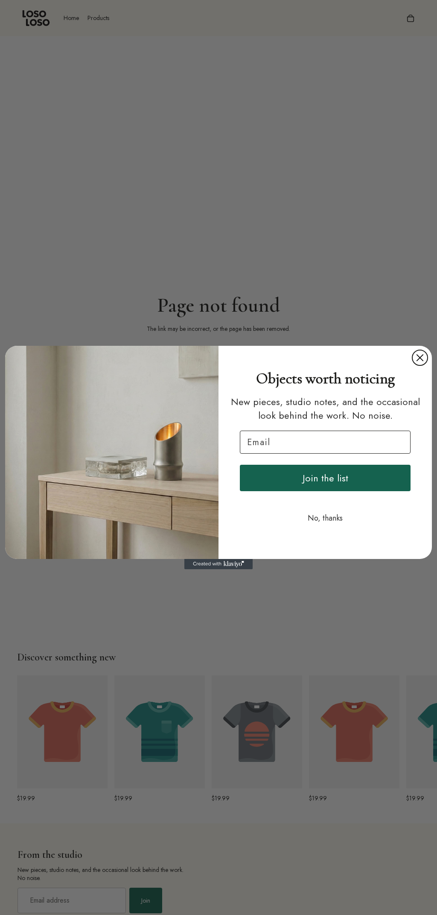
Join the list (325, 478)
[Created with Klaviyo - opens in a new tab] (218, 564)
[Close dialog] (420, 357)
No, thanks (325, 518)
